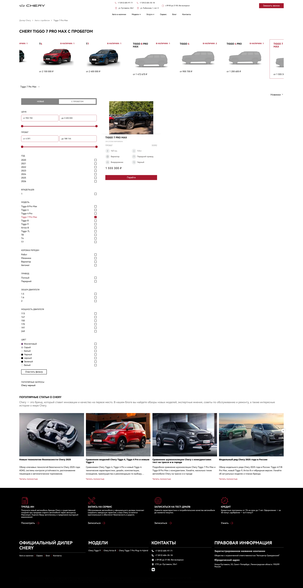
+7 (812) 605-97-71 (164, 551)
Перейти (131, 177)
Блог (48, 556)
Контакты (57, 556)
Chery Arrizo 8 (110, 550)
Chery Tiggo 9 (94, 550)
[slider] (21, 126)
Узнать (225, 523)
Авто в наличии (26, 556)
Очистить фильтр (34, 372)
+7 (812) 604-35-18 (164, 555)
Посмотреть (28, 523)
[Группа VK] (153, 569)
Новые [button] (40, 101)
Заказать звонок (271, 5)
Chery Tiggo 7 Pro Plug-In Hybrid (133, 550)
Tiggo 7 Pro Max (28, 86)
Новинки (275, 94)
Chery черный (28, 385)
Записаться (94, 523)
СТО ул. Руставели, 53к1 (166, 564)
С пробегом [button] (77, 101)
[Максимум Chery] (32, 6)
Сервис (39, 556)
